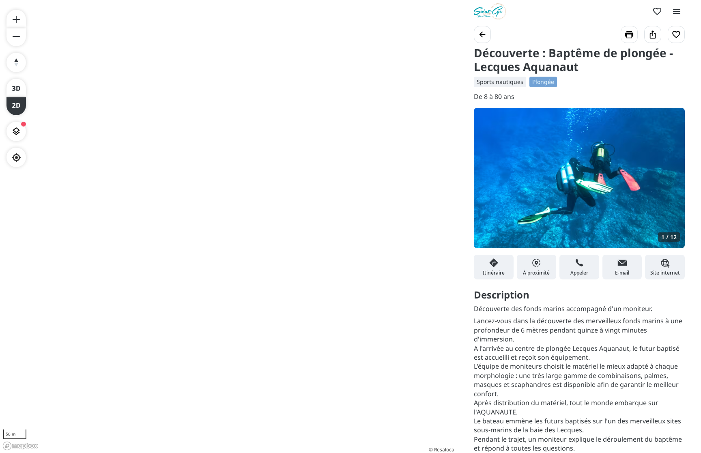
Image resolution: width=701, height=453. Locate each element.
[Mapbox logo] (20, 446)
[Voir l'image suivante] (670, 183)
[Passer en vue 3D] (16, 88)
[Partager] (652, 34)
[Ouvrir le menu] (677, 11)
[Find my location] (16, 157)
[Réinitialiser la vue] (16, 62)
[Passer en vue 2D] (16, 106)
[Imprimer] (629, 34)
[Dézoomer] (16, 37)
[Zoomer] (16, 19)
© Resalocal (442, 449)
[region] (229, 226)
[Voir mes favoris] (657, 11)
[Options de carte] (16, 131)
